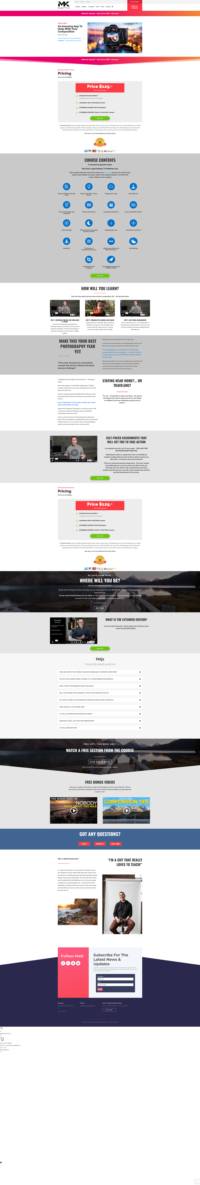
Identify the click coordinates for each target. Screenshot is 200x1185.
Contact (88, 2)
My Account (134, 2)
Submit (100, 989)
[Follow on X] (68, 963)
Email (99, 982)
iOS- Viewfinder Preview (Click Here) (70, 38)
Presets (84, 7)
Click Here (107, 173)
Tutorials (91, 7)
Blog (97, 7)
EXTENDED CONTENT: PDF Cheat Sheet (92, 107)
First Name (100, 976)
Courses (77, 7)
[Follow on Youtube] (78, 963)
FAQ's (84, 844)
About (76, 2)
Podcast (108, 7)
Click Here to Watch (100, 762)
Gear (102, 7)
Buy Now (116, 844)
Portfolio (82, 2)
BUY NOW (100, 118)
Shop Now (109, 1009)
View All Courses (134, 7)
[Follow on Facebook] (63, 963)
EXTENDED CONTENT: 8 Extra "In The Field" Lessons (96, 112)
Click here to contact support (87, 1005)
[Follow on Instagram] (73, 963)
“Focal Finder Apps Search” (73, 40)
